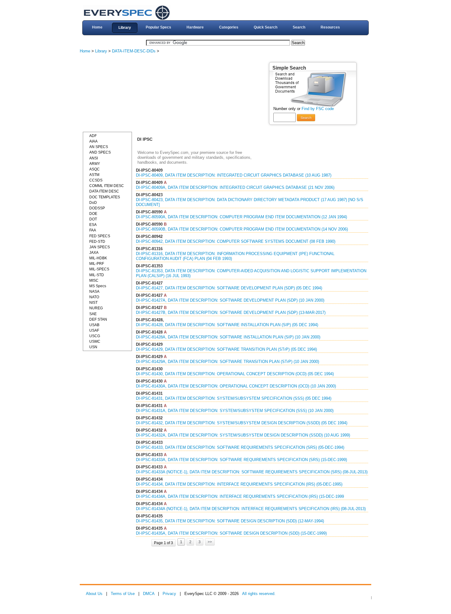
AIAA (93, 141)
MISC (93, 280)
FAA (92, 230)
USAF (94, 330)
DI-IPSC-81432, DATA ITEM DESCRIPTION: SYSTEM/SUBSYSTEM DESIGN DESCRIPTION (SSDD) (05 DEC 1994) (241, 423)
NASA (94, 291)
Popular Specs (158, 27)
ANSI (93, 158)
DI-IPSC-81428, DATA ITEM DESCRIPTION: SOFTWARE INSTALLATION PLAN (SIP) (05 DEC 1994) (227, 324)
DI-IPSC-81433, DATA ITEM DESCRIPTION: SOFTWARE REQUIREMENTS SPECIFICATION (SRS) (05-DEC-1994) (240, 447)
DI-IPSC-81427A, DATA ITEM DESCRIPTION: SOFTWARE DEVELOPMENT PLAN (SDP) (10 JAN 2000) (230, 300)
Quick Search (265, 27)
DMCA (148, 593)
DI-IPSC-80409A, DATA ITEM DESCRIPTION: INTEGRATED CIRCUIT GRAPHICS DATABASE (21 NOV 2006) (235, 187)
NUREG (96, 308)
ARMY (94, 164)
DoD (93, 202)
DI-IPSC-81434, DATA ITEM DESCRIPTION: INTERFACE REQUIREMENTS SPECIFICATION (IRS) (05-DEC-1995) (239, 484)
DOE (93, 214)
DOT (93, 219)
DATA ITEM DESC (104, 191)
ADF (93, 136)
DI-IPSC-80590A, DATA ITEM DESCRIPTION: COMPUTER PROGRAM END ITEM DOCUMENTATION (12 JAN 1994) (241, 217)
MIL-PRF (96, 263)
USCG (94, 336)
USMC (94, 341)
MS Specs (97, 286)
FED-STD (97, 241)
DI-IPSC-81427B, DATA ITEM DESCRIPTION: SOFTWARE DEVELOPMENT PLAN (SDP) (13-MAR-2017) (231, 312)
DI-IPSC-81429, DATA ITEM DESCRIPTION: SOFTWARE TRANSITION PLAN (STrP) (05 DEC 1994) (226, 349)
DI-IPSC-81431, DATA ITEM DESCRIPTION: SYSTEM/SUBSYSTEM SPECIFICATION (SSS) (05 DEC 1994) (233, 398)
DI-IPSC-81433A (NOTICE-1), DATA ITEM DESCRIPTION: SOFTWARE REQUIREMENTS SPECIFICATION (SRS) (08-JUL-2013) (252, 472)
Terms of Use (123, 593)
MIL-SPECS (99, 269)
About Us (94, 593)
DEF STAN (98, 319)
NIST (93, 302)
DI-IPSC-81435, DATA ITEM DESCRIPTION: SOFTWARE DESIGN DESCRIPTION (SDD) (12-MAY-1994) (230, 521)
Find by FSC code (318, 108)
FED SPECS (99, 236)
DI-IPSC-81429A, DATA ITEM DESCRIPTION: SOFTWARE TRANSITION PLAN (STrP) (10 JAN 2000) (227, 361)
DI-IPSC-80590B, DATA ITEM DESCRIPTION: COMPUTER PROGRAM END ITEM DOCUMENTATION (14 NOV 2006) (242, 229)
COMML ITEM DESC (106, 186)
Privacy (169, 593)
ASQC (94, 169)
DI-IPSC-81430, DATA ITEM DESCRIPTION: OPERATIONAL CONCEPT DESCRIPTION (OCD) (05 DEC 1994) (235, 374)
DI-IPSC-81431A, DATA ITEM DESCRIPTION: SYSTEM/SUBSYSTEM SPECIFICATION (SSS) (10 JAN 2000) (234, 410)
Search (299, 27)
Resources (330, 27)
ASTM (94, 175)
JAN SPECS (99, 247)
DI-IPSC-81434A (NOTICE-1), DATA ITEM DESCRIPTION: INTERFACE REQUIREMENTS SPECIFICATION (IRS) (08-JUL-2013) (251, 508)
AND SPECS (100, 152)
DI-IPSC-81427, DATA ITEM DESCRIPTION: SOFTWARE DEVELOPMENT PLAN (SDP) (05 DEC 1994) (229, 288)
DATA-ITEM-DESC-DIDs (134, 51)
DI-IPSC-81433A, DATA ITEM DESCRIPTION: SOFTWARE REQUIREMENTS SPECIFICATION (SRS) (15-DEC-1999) (241, 459)
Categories (228, 27)
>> (210, 542)
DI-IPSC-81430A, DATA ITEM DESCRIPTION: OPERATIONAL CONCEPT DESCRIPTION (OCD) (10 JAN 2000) (236, 386)
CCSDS (95, 180)
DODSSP (97, 208)
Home (97, 27)
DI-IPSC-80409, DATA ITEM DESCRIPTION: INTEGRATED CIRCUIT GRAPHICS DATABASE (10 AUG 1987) (233, 175)
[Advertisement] (129, 93)
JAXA (93, 252)
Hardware (195, 27)
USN (93, 347)
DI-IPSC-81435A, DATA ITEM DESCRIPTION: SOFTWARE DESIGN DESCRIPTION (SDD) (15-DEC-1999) (231, 533)
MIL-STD (96, 275)
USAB (94, 325)
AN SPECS (98, 147)
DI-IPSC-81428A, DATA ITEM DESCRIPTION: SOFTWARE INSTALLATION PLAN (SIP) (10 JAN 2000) (228, 337)
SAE (93, 314)
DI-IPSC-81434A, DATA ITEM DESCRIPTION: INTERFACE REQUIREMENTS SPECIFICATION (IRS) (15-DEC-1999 (240, 496)
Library (124, 27)
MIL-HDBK (98, 258)
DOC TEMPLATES (104, 197)
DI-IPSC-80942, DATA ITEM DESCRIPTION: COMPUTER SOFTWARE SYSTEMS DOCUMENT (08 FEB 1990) (235, 241)
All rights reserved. (259, 593)
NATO (94, 297)
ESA (93, 225)
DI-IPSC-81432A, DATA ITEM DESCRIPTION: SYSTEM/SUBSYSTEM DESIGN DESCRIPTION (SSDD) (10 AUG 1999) (243, 435)
